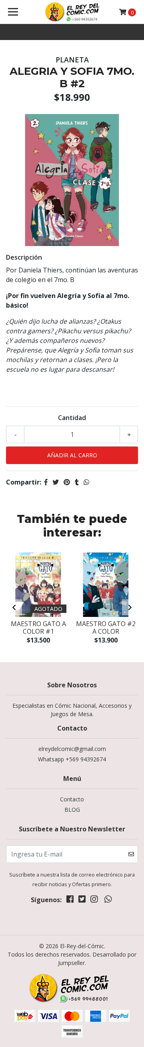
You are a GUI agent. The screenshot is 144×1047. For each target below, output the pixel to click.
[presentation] (14, 607)
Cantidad (72, 417)
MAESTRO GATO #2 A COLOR (106, 627)
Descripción (24, 257)
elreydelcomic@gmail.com (72, 749)
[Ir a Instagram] (94, 900)
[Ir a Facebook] (70, 900)
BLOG (72, 809)
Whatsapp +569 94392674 (72, 759)
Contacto (72, 799)
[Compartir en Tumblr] (77, 482)
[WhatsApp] (107, 900)
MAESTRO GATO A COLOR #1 (38, 627)
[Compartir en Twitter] (55, 482)
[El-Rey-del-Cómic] (72, 12)
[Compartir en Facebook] (46, 482)
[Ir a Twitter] (82, 900)
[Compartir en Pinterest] (67, 482)
